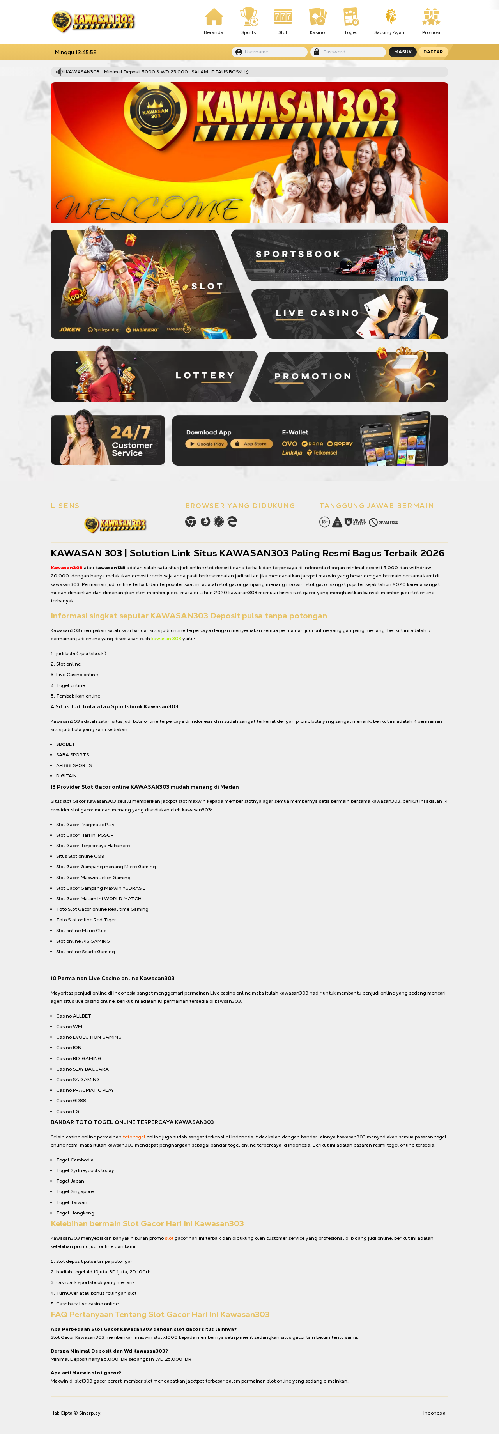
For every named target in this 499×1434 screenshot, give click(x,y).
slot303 (83, 1381)
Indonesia (434, 1413)
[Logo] (93, 22)
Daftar (433, 52)
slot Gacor (74, 801)
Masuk (403, 52)
